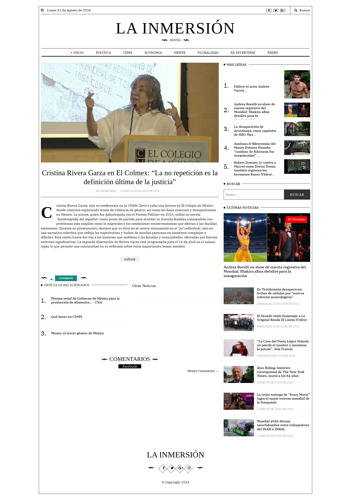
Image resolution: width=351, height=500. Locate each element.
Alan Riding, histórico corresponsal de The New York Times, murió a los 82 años (280, 371)
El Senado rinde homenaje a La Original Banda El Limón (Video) (282, 318)
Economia (153, 53)
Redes (273, 53)
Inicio (78, 53)
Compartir (67, 278)
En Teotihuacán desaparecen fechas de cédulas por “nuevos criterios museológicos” (280, 293)
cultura (129, 259)
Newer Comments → (203, 371)
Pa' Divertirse (243, 53)
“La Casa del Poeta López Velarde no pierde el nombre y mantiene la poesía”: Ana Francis (283, 345)
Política (103, 53)
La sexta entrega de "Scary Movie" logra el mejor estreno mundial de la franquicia (283, 398)
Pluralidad (208, 53)
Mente (179, 53)
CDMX (127, 53)
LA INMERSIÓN (175, 28)
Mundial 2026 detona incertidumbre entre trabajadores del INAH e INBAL (283, 425)
